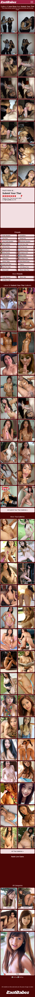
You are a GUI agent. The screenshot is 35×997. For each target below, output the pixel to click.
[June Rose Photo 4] (8, 66)
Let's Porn (5, 238)
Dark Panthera (6, 244)
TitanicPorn (5, 258)
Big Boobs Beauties (25, 241)
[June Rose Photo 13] (26, 154)
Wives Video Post (24, 270)
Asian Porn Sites (6, 264)
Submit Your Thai (27, 6)
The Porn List (23, 247)
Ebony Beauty (6, 252)
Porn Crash (5, 270)
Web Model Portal (24, 261)
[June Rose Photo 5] (26, 66)
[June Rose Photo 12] (8, 154)
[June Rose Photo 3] (26, 44)
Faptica (22, 264)
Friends (17, 232)
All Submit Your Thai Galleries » (17, 510)
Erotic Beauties (6, 235)
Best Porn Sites (6, 267)
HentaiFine (23, 235)
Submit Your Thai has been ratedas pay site (11, 194)
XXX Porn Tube (24, 244)
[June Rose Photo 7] (26, 88)
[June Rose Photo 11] (26, 132)
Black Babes (23, 255)
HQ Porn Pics (6, 247)
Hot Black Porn (24, 258)
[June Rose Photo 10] (8, 132)
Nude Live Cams (17, 856)
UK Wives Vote (6, 280)
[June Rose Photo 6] (8, 88)
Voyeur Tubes (6, 261)
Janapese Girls (24, 252)
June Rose (12, 6)
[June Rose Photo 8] (8, 110)
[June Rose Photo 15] (26, 176)
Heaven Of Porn (24, 250)
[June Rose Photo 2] (8, 44)
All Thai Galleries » (17, 851)
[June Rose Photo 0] (8, 22)
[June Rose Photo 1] (26, 22)
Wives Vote (23, 277)
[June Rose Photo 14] (8, 176)
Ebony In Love (6, 250)
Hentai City (23, 238)
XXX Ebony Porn (24, 267)
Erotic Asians (5, 255)
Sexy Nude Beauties (7, 241)
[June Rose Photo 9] (26, 110)
